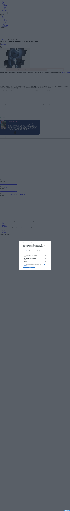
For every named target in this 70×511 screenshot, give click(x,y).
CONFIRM (29, 267)
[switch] (45, 255)
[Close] (49, 242)
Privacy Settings (67, 510)
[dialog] (35, 255)
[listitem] (35, 253)
